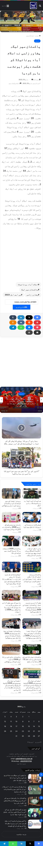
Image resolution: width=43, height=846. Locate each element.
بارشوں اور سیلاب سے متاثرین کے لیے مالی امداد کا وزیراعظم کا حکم (15, 777)
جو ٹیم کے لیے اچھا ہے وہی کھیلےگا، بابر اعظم (32, 503)
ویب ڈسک (36, 79)
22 (29, 731)
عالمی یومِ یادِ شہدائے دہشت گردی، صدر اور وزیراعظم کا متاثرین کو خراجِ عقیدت (15, 823)
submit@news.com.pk (24, 759)
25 (11, 731)
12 (5, 721)
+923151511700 (26, 761)
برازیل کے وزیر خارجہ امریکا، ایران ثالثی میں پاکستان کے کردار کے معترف (14, 789)
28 (34, 736)
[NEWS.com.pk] (33, 5)
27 (39, 736)
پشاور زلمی (32, 295)
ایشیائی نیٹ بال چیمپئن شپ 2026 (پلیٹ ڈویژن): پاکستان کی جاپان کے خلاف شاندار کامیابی (12, 685)
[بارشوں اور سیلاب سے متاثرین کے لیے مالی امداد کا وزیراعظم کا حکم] (34, 778)
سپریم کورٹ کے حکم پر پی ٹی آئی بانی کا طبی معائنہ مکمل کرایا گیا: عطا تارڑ (14, 811)
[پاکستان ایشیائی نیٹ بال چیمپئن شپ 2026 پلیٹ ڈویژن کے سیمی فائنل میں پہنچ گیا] (11, 623)
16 (23, 726)
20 (39, 731)
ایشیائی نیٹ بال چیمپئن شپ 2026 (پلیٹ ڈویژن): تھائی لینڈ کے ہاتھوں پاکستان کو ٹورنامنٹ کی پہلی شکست (32, 685)
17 (16, 726)
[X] (29, 317)
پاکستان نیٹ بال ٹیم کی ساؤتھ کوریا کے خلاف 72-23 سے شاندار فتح (31, 659)
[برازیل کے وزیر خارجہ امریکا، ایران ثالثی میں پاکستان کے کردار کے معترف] (34, 789)
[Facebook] (37, 317)
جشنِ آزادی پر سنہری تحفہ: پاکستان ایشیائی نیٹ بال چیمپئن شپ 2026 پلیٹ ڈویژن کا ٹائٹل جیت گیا (32, 607)
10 (16, 721)
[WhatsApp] (21, 327)
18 (11, 726)
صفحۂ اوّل (35, 36)
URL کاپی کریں (21, 307)
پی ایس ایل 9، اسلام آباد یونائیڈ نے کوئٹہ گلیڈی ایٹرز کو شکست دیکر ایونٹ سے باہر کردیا (21, 402)
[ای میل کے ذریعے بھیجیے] (37, 332)
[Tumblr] (12, 317)
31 (16, 736)
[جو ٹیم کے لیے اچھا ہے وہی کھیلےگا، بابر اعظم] (31, 493)
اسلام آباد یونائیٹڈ (28, 284)
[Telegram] (12, 327)
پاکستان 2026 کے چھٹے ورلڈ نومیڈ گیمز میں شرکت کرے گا (12, 550)
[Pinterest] (37, 322)
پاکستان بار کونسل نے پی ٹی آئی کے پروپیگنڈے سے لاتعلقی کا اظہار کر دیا (15, 800)
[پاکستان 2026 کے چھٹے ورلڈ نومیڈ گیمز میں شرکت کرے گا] (11, 541)
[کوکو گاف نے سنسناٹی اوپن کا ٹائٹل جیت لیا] (31, 517)
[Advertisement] (21, 255)
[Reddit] (29, 322)
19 (5, 726)
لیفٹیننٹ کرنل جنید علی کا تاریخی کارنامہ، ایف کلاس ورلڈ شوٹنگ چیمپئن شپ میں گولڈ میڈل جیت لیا (11, 579)
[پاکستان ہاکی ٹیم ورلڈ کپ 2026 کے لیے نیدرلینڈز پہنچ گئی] (11, 649)
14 (34, 726)
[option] (21, 400)
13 (39, 726)
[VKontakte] (21, 322)
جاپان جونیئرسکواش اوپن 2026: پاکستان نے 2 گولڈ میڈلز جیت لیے (11, 527)
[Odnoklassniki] (12, 322)
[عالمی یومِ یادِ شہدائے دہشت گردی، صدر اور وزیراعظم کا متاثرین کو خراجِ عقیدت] (34, 824)
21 (34, 731)
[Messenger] (29, 327)
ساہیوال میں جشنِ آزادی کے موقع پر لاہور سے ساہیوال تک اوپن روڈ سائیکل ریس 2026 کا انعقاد (11, 607)
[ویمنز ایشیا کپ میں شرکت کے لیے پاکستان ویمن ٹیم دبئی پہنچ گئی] (11, 493)
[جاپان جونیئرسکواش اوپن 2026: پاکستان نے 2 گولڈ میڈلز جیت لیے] (11, 517)
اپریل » (31, 742)
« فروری (38, 742)
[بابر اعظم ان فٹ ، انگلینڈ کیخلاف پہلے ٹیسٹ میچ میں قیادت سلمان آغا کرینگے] (31, 541)
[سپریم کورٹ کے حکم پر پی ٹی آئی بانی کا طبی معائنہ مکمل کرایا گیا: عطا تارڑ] (34, 812)
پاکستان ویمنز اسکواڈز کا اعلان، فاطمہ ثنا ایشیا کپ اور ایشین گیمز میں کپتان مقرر (31, 579)
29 (29, 736)
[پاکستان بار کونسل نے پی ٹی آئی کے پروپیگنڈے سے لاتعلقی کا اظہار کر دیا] (34, 801)
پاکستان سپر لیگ (29, 289)
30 (23, 736)
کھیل (28, 36)
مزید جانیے (21, 764)
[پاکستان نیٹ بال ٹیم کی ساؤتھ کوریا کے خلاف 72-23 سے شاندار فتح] (31, 649)
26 (5, 731)
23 (23, 731)
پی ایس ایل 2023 (13, 295)
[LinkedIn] (21, 317)
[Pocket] (37, 327)
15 (29, 726)
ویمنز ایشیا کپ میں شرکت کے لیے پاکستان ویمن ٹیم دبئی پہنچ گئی (11, 503)
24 (16, 731)
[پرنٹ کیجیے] (29, 332)
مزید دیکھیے (22, 834)
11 (11, 721)
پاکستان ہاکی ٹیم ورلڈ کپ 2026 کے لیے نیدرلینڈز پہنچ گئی (11, 659)
